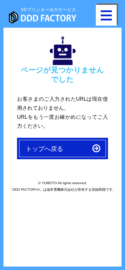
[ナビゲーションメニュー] (106, 15)
